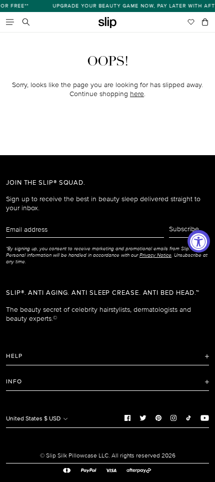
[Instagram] (173, 417)
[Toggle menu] (10, 22)
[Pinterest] (158, 417)
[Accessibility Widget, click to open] (199, 241)
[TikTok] (188, 417)
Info (14, 381)
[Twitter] (143, 417)
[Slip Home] (107, 23)
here (137, 94)
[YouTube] (204, 417)
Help (14, 356)
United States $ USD (34, 418)
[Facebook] (127, 417)
